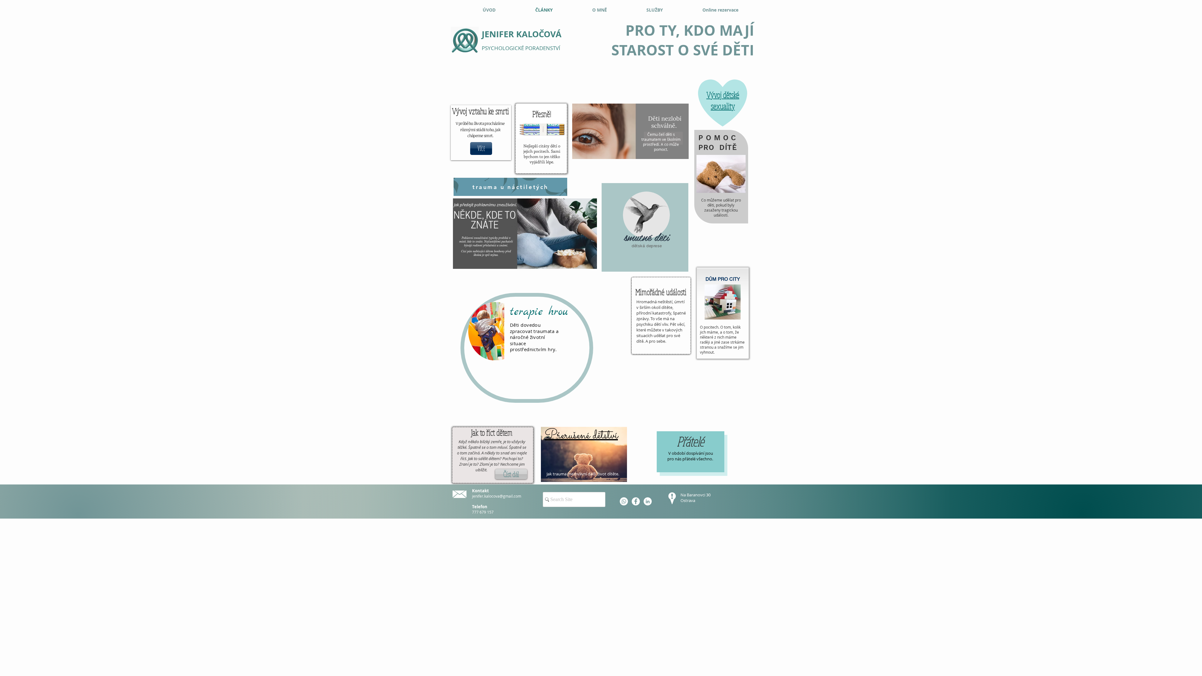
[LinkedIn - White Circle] (648, 501)
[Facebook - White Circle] (636, 501)
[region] (645, 227)
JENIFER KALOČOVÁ (522, 34)
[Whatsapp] (624, 501)
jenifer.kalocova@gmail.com (496, 496)
